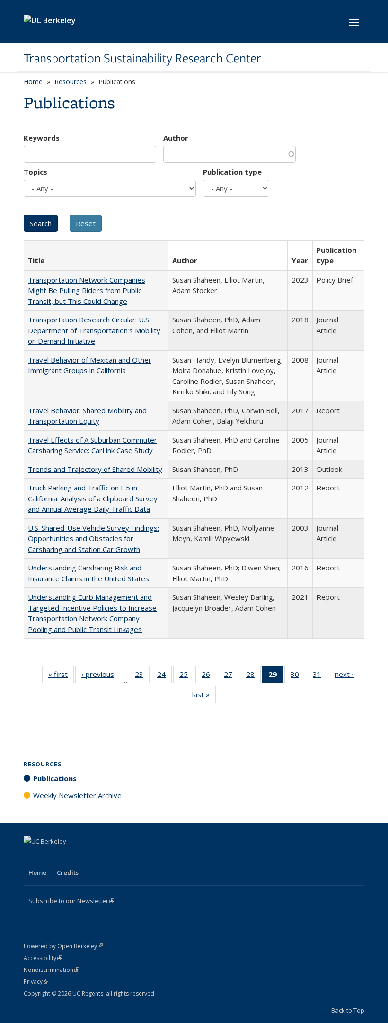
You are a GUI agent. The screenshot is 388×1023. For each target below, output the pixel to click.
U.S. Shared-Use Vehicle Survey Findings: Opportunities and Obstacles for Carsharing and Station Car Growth (93, 538)
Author (175, 137)
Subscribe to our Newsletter (71, 901)
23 (142, 676)
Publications (55, 778)
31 (320, 676)
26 (209, 676)
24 (164, 676)
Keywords (42, 137)
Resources (70, 81)
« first (61, 676)
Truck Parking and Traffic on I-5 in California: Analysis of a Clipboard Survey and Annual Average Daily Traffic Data (93, 498)
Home (33, 81)
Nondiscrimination (51, 970)
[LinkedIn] (50, 857)
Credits (68, 872)
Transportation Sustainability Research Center (142, 58)
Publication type (232, 172)
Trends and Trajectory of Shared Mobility (95, 469)
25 (186, 676)
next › (347, 676)
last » (204, 696)
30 (298, 676)
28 (253, 676)
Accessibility (43, 958)
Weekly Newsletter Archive (77, 795)
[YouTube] (69, 857)
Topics (35, 172)
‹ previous (100, 676)
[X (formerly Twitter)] (32, 857)
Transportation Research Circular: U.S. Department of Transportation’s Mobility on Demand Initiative (94, 330)
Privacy (36, 982)
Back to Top (347, 1010)
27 (231, 676)
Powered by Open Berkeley (63, 946)
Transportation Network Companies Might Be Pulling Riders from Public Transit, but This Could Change (86, 290)
